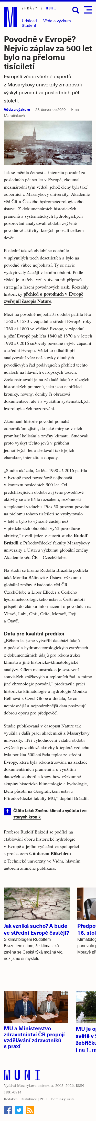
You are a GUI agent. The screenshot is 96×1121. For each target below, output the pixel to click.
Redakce (11, 1098)
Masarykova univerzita (35, 1085)
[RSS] (30, 1110)
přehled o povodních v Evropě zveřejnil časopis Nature (43, 297)
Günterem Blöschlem (50, 853)
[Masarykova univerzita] (22, 1076)
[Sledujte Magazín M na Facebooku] (8, 1110)
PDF (43, 1098)
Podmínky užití (61, 1098)
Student (29, 25)
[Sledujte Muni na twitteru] (19, 1110)
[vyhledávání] (75, 10)
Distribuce (28, 1098)
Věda (57, 20)
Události (29, 20)
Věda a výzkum (17, 109)
